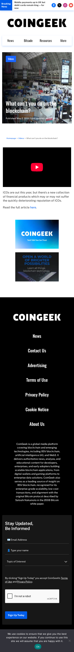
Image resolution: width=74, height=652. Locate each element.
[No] (69, 640)
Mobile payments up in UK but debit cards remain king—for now (29, 5)
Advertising (37, 365)
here (33, 207)
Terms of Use (37, 380)
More (63, 40)
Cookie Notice (37, 409)
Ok (38, 646)
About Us (37, 424)
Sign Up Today (16, 615)
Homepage (11, 138)
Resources (46, 40)
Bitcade (28, 40)
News (10, 40)
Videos (11, 59)
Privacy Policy (37, 395)
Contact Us (37, 351)
